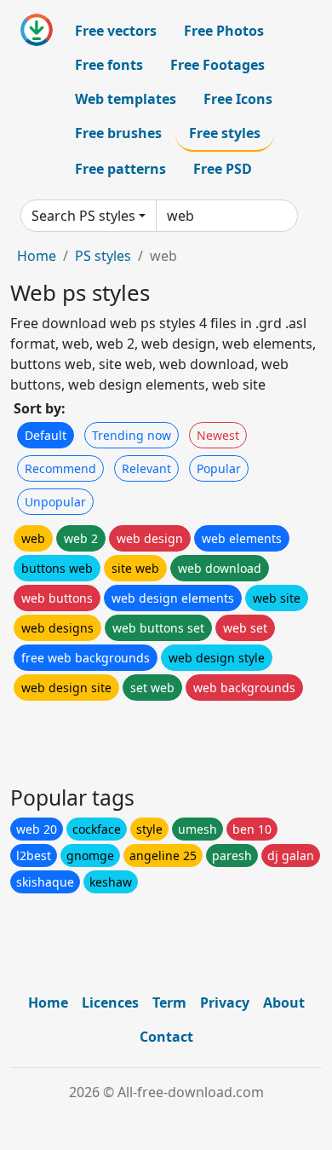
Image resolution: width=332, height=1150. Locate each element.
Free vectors (116, 30)
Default (45, 435)
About (284, 1002)
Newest (218, 435)
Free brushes (118, 133)
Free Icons (237, 99)
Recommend (60, 468)
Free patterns (120, 168)
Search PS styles (83, 215)
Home (36, 255)
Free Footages (217, 64)
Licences (110, 1002)
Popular (219, 468)
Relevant (146, 468)
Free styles (224, 133)
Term (169, 1002)
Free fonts (109, 64)
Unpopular (55, 502)
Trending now (131, 435)
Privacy (224, 1002)
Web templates (125, 99)
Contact (166, 1036)
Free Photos (224, 30)
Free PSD (222, 168)
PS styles (103, 255)
